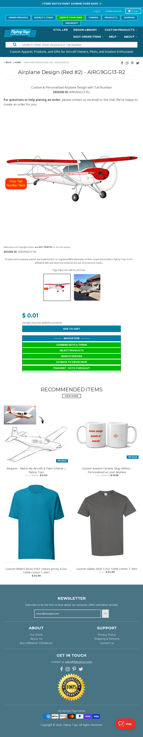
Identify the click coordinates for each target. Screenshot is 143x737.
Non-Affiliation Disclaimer (36, 643)
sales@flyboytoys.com (78, 662)
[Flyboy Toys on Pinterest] (132, 63)
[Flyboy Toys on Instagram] (127, 63)
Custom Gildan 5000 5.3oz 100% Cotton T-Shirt (106, 569)
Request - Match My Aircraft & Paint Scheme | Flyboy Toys (36, 470)
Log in (97, 11)
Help (112, 36)
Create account (113, 11)
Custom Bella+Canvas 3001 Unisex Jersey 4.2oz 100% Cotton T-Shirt (36, 570)
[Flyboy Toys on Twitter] (137, 63)
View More (71, 396)
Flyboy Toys (70, 725)
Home (18, 62)
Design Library (85, 29)
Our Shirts (36, 634)
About (129, 36)
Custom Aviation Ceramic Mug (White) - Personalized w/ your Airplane (107, 470)
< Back (8, 62)
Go (105, 613)
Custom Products (120, 29)
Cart (135, 11)
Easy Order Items (87, 36)
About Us (36, 638)
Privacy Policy (107, 634)
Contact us (107, 643)
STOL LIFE (60, 29)
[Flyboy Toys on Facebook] (122, 63)
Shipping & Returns (106, 638)
